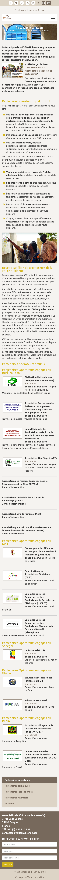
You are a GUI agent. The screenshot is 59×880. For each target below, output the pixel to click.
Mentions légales (21, 871)
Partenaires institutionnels (19, 791)
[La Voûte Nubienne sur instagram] (33, 3)
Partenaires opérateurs (17, 780)
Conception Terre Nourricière (29, 877)
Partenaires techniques (17, 786)
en (38, 2)
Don (48, 3)
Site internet (31, 383)
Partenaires (23, 31)
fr (43, 2)
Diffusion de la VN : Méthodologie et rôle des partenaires (38, 70)
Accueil (13, 31)
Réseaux (9, 803)
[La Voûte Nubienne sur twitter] (16, 3)
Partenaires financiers (16, 797)
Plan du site (38, 871)
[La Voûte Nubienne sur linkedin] (22, 3)
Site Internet (31, 461)
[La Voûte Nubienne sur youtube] (28, 3)
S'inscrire (8, 864)
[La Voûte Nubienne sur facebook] (11, 3)
